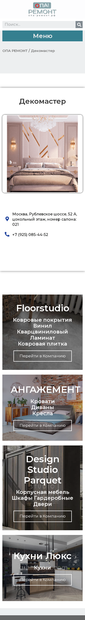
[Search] (79, 24)
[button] (42, 35)
